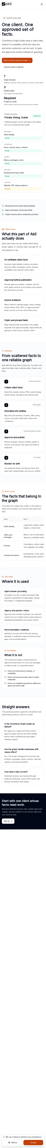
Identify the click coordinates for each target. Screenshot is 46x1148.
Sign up (7, 821)
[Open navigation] (41, 4)
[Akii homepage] (6, 4)
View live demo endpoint (13, 67)
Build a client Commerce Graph (16, 60)
